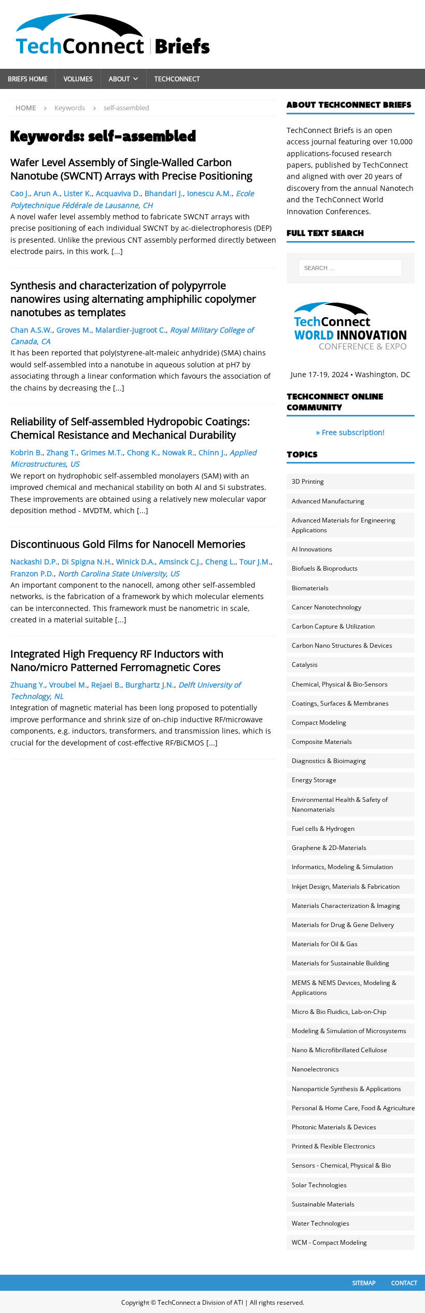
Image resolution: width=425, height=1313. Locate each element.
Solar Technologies (319, 1185)
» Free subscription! (350, 432)
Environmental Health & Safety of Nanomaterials (340, 804)
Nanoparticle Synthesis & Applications (346, 1088)
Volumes (78, 78)
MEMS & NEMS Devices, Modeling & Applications (344, 987)
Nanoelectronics (315, 1069)
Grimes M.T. (102, 452)
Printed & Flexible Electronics (333, 1146)
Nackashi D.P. (34, 561)
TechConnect (177, 78)
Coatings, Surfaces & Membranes (340, 703)
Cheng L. (220, 561)
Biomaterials (310, 588)
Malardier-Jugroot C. (130, 330)
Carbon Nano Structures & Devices (342, 645)
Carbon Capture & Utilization (333, 626)
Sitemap (364, 1283)
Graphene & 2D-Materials (329, 847)
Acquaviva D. (118, 193)
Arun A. (47, 193)
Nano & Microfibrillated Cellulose (339, 1050)
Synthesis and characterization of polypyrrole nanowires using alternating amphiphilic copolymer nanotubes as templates (133, 298)
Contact (404, 1283)
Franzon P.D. (32, 573)
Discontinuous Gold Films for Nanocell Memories (128, 544)
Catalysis (305, 664)
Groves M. (73, 330)
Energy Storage (314, 779)
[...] (117, 251)
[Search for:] (350, 268)
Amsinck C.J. (180, 561)
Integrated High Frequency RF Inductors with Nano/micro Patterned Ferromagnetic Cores (116, 660)
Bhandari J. (164, 193)
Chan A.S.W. (31, 330)
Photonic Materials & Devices (334, 1127)
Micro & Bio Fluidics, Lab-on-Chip (339, 1011)
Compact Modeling (319, 722)
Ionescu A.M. (209, 193)
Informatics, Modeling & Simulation (342, 866)
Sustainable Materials (323, 1204)
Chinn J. (212, 452)
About (119, 78)
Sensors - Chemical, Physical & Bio (341, 1165)
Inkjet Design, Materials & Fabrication (346, 886)
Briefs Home (28, 78)
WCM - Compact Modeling (329, 1242)
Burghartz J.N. (149, 685)
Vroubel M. (68, 685)
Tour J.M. (255, 561)
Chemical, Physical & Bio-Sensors (340, 684)
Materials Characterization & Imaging (346, 905)
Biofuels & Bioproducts (325, 568)
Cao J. (20, 193)
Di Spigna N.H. (87, 561)
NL (58, 696)
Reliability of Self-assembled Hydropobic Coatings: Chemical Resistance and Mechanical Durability (130, 428)
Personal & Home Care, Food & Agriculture (353, 1107)
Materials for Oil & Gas (325, 943)
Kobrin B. (26, 452)
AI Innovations (312, 549)
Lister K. (78, 193)
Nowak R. (178, 452)
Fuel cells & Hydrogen (323, 828)
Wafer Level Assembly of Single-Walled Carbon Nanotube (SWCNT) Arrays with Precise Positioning (131, 169)
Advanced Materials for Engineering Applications (343, 525)
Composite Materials (322, 741)
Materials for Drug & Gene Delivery (343, 924)
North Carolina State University (112, 573)
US (74, 464)
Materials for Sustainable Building (340, 963)
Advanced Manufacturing (328, 501)
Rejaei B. (106, 685)
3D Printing (308, 481)
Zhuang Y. (27, 685)
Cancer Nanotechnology (326, 607)
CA (45, 341)
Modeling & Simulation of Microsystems (349, 1030)
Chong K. (142, 452)
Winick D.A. (135, 561)
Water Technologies (320, 1223)
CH (147, 205)
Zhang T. (62, 452)
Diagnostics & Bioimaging (329, 760)
